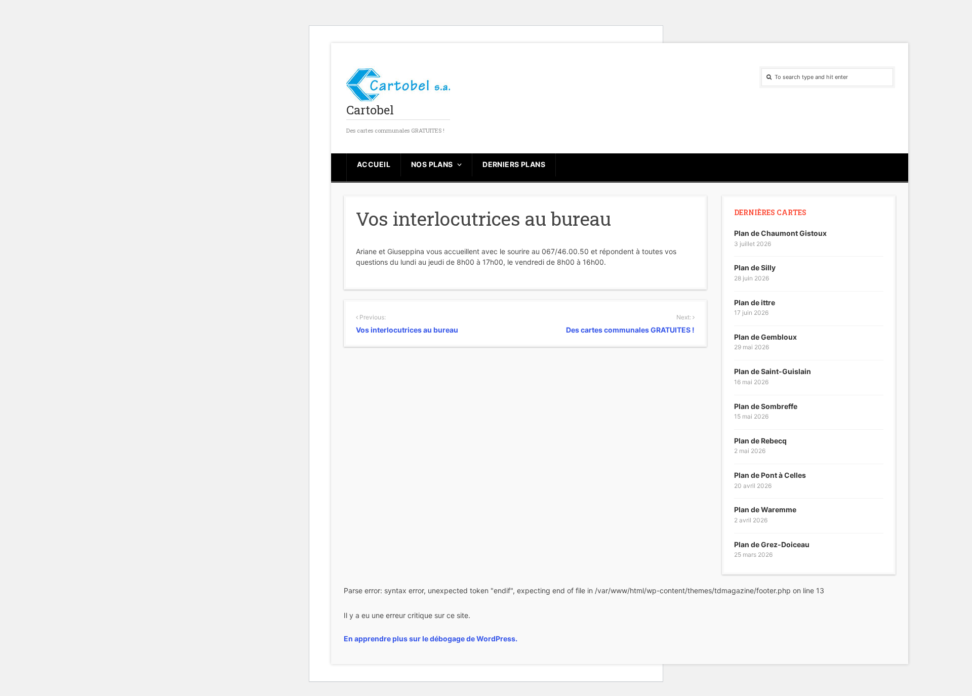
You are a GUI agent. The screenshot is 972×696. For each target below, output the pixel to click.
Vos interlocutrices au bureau (407, 329)
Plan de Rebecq (760, 440)
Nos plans (432, 164)
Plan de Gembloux (765, 337)
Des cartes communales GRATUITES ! (630, 329)
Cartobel (370, 110)
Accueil (373, 164)
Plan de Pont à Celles (770, 475)
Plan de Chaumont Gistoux (780, 233)
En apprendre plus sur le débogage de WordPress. (430, 638)
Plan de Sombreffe (765, 406)
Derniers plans (513, 164)
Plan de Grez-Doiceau (771, 544)
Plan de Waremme (765, 509)
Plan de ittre (754, 302)
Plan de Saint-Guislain (772, 371)
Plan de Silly (755, 267)
